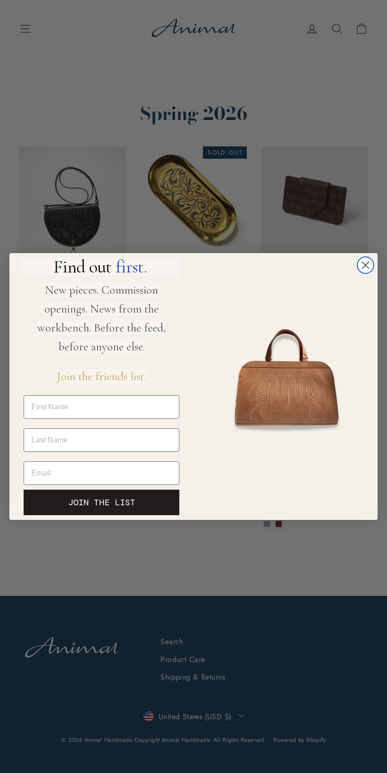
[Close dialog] (365, 265)
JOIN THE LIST (101, 502)
